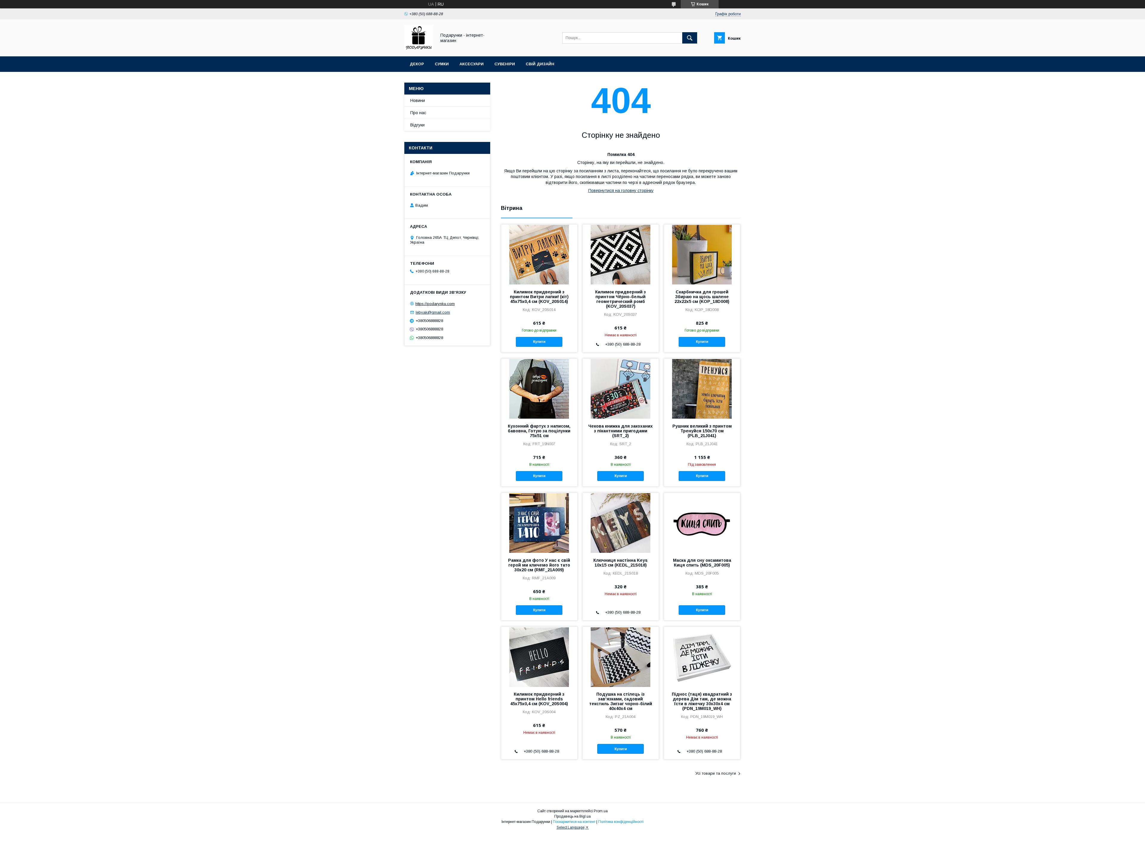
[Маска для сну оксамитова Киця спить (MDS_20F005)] (702, 523)
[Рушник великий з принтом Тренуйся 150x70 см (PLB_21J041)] (702, 388)
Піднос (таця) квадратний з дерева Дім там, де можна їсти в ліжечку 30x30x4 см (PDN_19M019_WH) (702, 701)
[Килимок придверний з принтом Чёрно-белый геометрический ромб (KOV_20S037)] (621, 254)
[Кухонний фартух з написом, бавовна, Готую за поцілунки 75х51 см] (539, 388)
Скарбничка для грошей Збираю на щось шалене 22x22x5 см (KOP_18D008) (701, 297)
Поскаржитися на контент (574, 822)
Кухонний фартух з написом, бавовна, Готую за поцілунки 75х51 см (539, 431)
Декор (417, 64)
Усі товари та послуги (715, 773)
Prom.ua (601, 811)
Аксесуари (471, 64)
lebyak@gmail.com (433, 312)
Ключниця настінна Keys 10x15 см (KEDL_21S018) (620, 562)
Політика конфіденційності (620, 822)
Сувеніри (504, 64)
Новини (417, 100)
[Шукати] (689, 38)
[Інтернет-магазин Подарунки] (418, 48)
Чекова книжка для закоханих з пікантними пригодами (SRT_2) (620, 431)
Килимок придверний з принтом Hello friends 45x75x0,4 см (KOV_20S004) (539, 699)
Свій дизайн (540, 64)
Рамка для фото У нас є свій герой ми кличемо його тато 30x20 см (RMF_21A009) (539, 565)
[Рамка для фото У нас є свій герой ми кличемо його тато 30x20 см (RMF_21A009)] (539, 523)
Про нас (418, 112)
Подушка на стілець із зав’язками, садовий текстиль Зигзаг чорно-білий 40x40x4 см (620, 701)
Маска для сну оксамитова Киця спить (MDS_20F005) (702, 562)
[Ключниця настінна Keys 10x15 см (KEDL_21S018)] (621, 523)
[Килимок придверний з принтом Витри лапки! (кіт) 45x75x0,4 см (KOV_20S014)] (539, 254)
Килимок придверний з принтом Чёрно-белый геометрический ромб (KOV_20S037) (620, 299)
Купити (539, 342)
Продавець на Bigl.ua (572, 816)
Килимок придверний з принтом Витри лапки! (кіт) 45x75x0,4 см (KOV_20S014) (539, 297)
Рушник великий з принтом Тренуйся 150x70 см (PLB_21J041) (702, 431)
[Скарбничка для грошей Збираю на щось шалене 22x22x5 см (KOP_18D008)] (702, 254)
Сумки (442, 64)
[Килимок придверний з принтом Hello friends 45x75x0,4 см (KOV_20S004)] (539, 656)
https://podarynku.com (435, 303)
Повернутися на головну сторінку (621, 190)
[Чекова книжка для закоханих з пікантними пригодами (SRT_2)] (621, 388)
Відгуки (417, 125)
